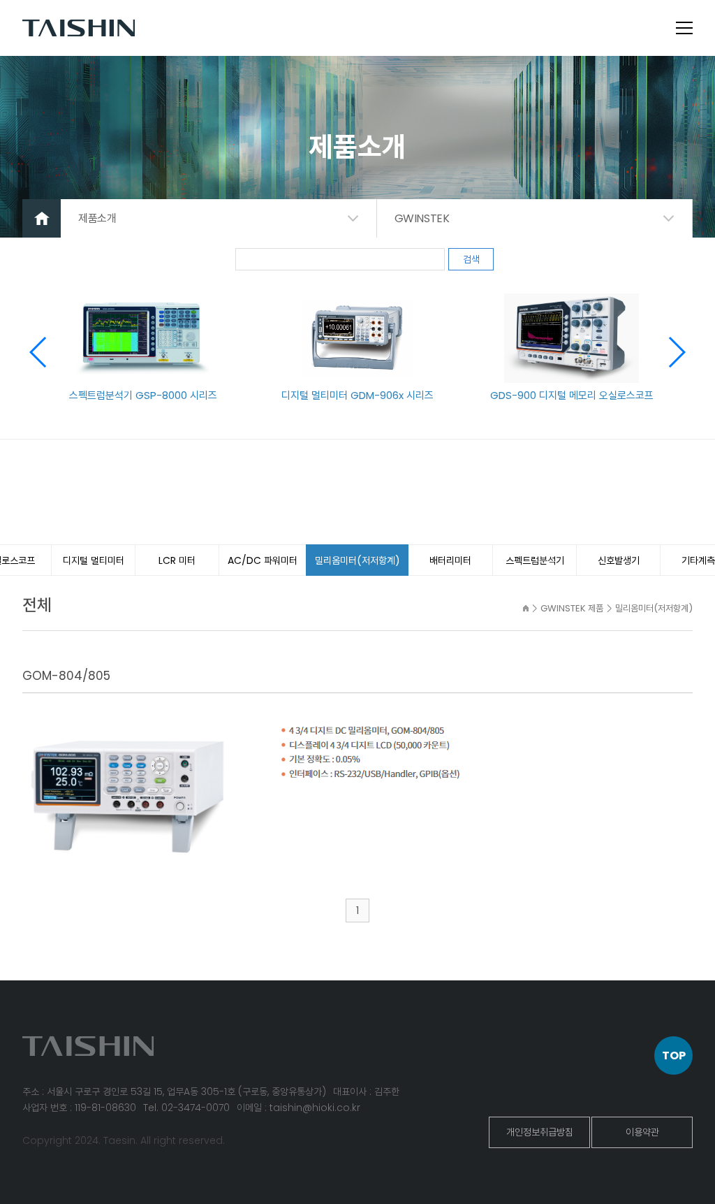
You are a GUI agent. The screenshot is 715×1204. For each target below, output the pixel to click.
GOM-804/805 (66, 675)
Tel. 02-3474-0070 (186, 1108)
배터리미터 (450, 560)
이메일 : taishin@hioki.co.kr (298, 1108)
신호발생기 (619, 560)
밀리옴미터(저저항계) (357, 560)
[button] (676, 352)
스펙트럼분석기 (535, 560)
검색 (471, 259)
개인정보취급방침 (539, 1132)
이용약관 (642, 1132)
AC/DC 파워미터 (262, 560)
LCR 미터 (177, 560)
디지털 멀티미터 (93, 560)
